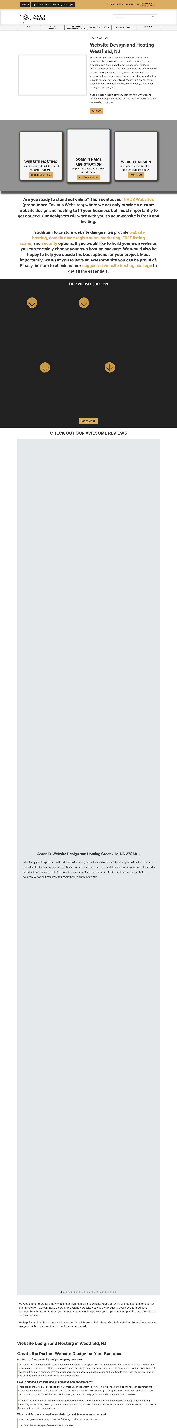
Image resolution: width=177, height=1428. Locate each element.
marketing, (111, 237)
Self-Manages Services (122, 27)
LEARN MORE (136, 175)
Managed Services (98, 27)
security (49, 243)
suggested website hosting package (117, 265)
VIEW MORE (88, 421)
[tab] (61, 1292)
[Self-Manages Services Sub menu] (135, 27)
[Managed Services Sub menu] (109, 27)
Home (29, 26)
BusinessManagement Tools (76, 28)
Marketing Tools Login (63, 4)
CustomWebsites (53, 28)
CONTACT (97, 111)
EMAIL (131, 4)
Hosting (25, 4)
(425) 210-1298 (116, 4)
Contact (148, 26)
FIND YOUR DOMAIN (88, 177)
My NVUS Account (41, 4)
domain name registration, (74, 237)
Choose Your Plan (41, 175)
